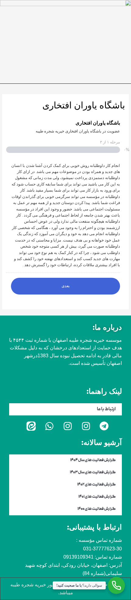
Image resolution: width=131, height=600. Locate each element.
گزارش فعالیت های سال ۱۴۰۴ (93, 460)
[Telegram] (104, 426)
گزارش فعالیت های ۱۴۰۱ (97, 497)
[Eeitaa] (31, 426)
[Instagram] (85, 426)
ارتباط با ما (106, 409)
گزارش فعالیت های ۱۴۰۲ (96, 485)
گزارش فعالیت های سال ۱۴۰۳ (93, 472)
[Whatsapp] (49, 426)
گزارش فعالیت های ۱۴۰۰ (96, 509)
